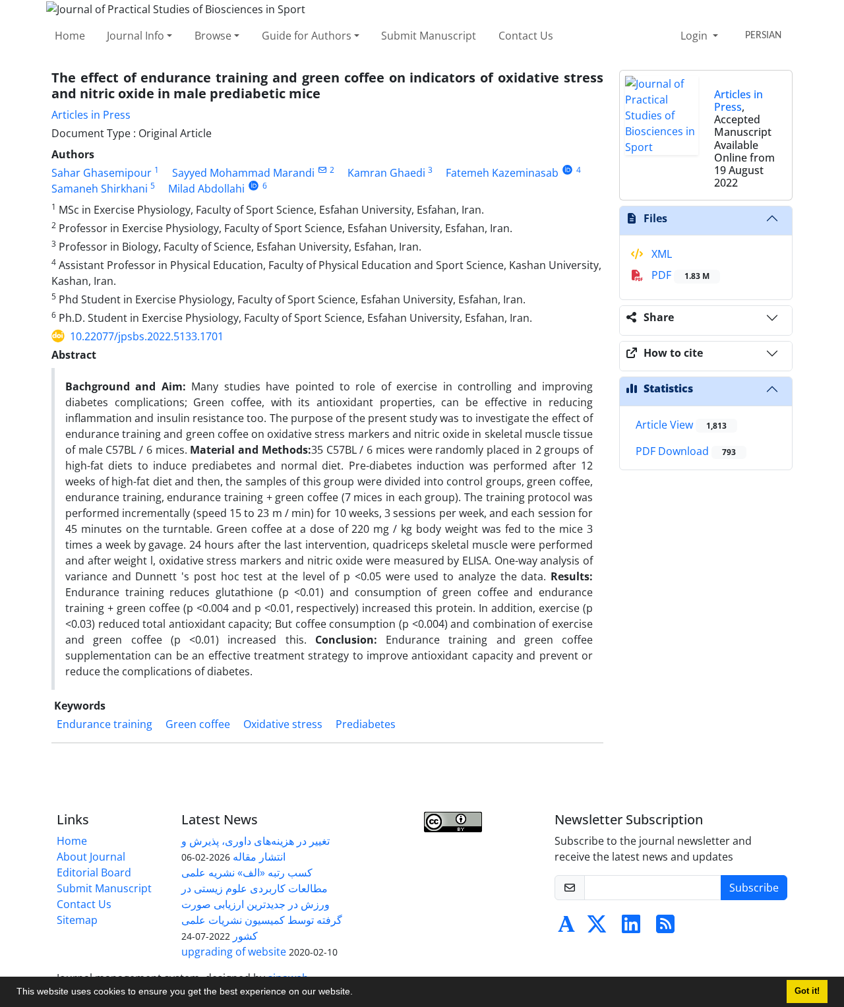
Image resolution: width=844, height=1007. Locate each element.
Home (70, 35)
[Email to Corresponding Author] (322, 169)
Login (695, 35)
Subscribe (754, 887)
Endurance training (104, 724)
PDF (679, 275)
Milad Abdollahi (206, 188)
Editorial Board (94, 872)
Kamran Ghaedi (386, 173)
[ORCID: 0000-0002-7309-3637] (567, 169)
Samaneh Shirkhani (99, 188)
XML (660, 254)
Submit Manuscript (428, 35)
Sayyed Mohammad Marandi (243, 173)
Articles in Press (91, 114)
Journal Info (135, 35)
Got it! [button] (807, 991)
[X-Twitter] (597, 928)
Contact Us (525, 35)
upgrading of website (233, 951)
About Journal (91, 856)
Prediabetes (366, 724)
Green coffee (198, 724)
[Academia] (566, 928)
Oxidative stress (282, 724)
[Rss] (665, 928)
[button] (357, 993)
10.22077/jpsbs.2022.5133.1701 (147, 336)
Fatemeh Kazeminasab (502, 173)
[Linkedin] (631, 928)
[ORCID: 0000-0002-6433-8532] (253, 185)
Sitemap (77, 920)
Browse (213, 35)
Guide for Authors (306, 35)
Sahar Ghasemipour (101, 173)
